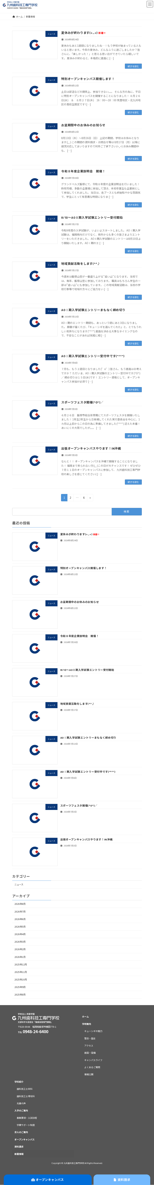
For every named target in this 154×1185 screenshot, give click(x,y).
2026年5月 (20, 926)
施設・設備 (90, 1052)
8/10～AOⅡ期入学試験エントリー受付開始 (92, 217)
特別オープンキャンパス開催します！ (88, 79)
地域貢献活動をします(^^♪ (80, 263)
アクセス (88, 1045)
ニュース (18, 884)
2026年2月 (20, 949)
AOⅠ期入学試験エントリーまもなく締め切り (93, 310)
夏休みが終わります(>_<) (83, 32)
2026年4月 (20, 934)
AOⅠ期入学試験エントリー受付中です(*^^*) (92, 356)
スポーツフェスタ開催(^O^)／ (82, 402)
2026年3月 (20, 942)
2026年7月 (20, 911)
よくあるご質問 (92, 1067)
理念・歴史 (90, 1038)
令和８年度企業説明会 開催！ (83, 171)
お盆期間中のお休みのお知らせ (83, 125)
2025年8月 (20, 994)
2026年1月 (20, 957)
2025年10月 (20, 979)
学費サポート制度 (26, 1124)
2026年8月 (20, 904)
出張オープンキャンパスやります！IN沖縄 (91, 448)
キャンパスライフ (93, 1060)
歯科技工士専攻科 (26, 1096)
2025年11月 (20, 972)
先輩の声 (21, 1103)
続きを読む (133, 66)
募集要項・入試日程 (27, 1117)
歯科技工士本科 (24, 1089)
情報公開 (88, 1074)
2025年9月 (20, 987)
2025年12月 (20, 964)
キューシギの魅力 (93, 1031)
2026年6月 (20, 919)
